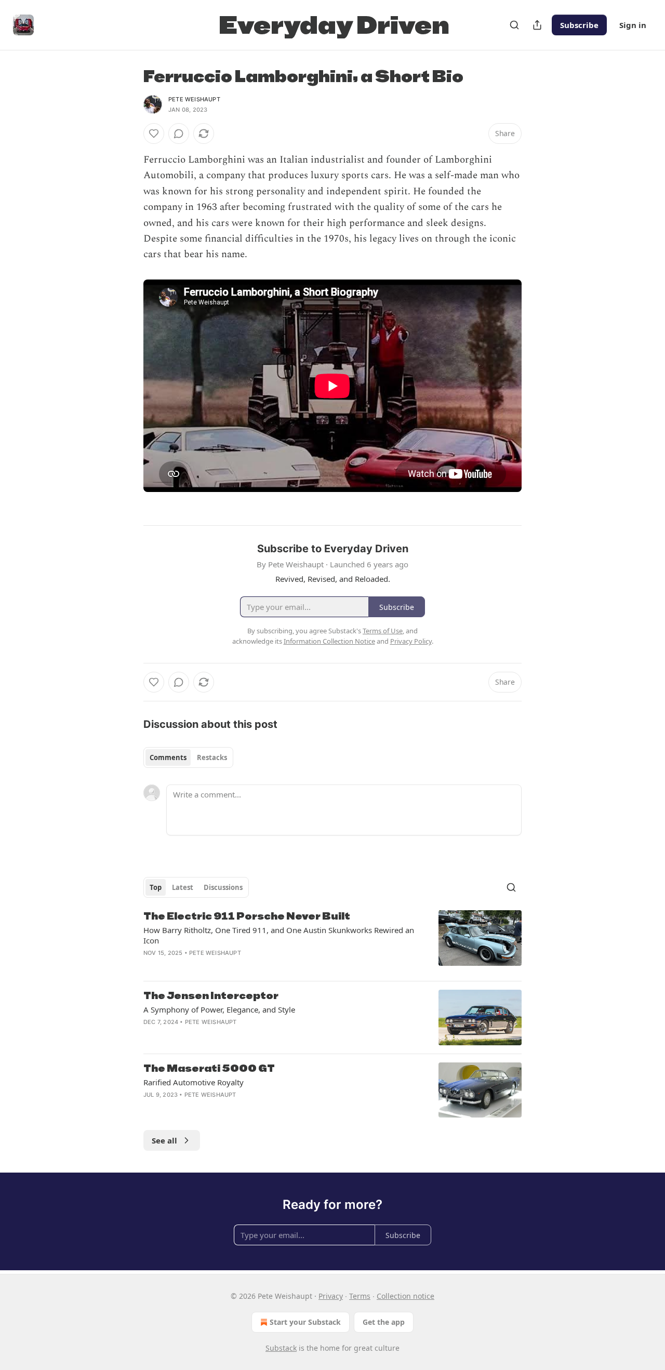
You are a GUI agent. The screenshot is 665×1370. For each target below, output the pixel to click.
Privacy (330, 1296)
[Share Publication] (537, 25)
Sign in (632, 25)
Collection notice (405, 1296)
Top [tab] (156, 887)
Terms (359, 1296)
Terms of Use (383, 630)
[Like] (153, 133)
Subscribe (579, 25)
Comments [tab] (168, 757)
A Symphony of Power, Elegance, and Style (219, 1009)
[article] (332, 941)
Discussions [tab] (223, 887)
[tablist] (188, 757)
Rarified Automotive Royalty (193, 1082)
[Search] (514, 25)
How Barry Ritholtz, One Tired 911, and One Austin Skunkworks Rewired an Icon (278, 935)
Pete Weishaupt (194, 99)
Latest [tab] (182, 887)
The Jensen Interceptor (210, 996)
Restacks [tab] (212, 757)
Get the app (384, 1322)
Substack (281, 1348)
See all (164, 1140)
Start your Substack (305, 1322)
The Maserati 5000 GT (209, 1068)
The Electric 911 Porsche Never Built (246, 916)
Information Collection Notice (329, 641)
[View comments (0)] (178, 133)
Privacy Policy (411, 641)
